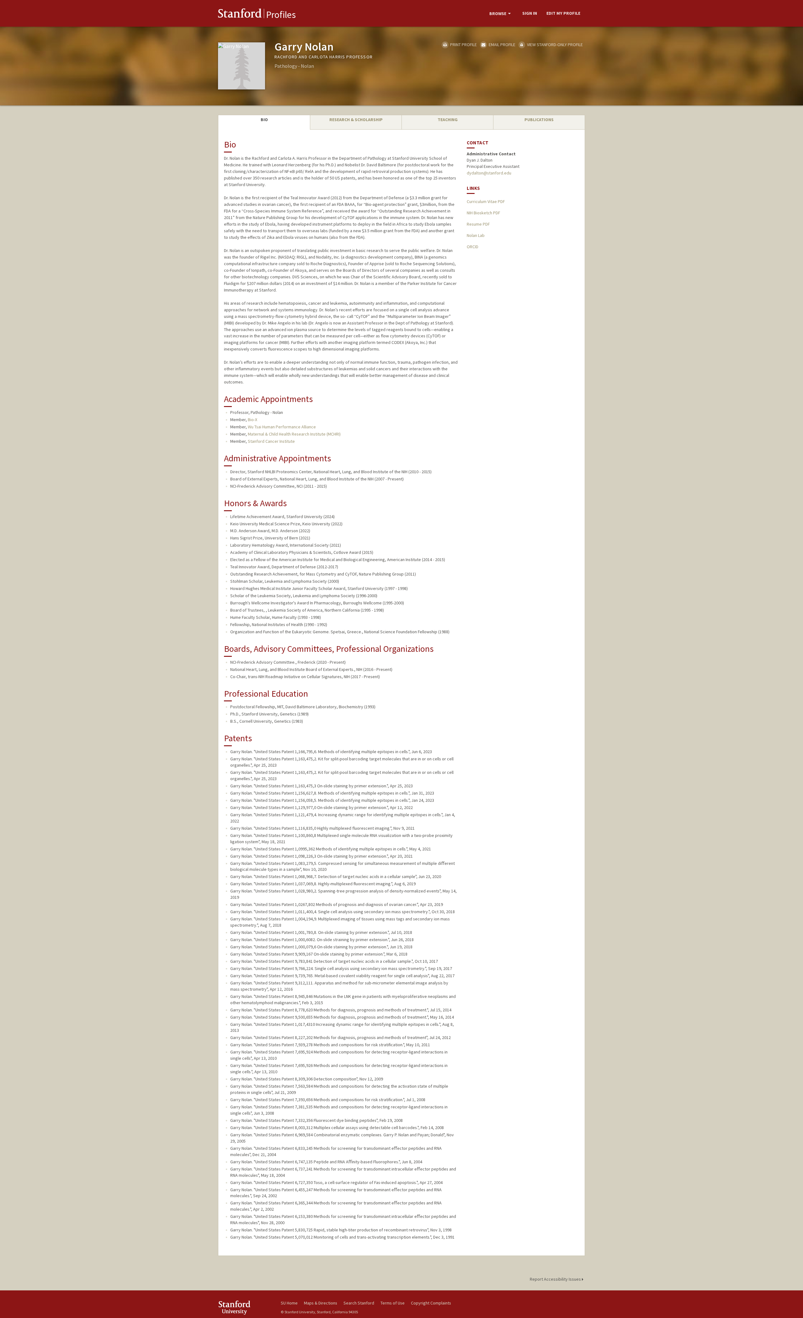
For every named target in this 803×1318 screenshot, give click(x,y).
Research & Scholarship (356, 119)
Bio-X (252, 419)
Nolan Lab (476, 235)
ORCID (472, 246)
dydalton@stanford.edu (489, 173)
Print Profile (463, 44)
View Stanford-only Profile (554, 44)
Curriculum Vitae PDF (486, 201)
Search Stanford (358, 1303)
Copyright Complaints (431, 1303)
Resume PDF (478, 224)
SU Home (289, 1303)
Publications (539, 119)
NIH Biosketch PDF (483, 213)
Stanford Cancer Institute (271, 441)
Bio (264, 119)
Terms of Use (392, 1303)
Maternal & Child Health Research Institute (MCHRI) (294, 434)
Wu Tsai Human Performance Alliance (282, 427)
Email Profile (501, 44)
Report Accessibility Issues (556, 1279)
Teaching (448, 119)
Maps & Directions (320, 1303)
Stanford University (244, 1307)
